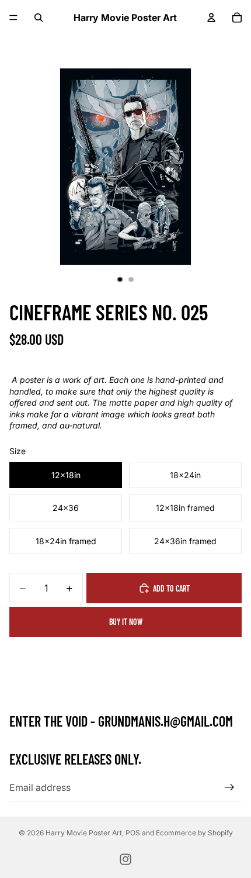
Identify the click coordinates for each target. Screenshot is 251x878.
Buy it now (125, 622)
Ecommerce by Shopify (194, 832)
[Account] (211, 17)
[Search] (38, 17)
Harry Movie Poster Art (84, 832)
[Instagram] (125, 859)
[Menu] (13, 17)
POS (133, 832)
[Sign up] (229, 787)
